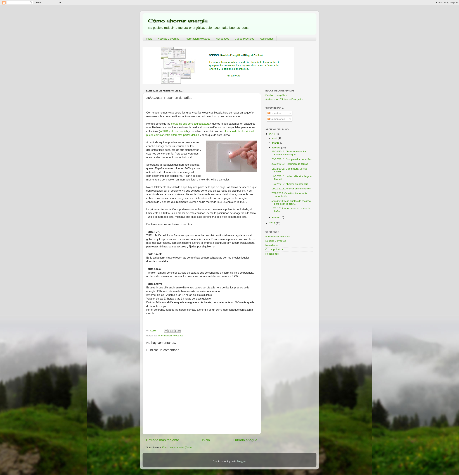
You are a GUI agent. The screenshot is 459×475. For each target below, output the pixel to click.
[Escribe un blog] (169, 331)
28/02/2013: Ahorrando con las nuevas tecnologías (288, 153)
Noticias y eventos (168, 38)
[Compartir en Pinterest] (179, 331)
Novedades (222, 38)
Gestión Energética (276, 95)
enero (276, 217)
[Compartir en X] (172, 331)
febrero (276, 147)
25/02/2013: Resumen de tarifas (289, 164)
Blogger (241, 461)
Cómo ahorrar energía (177, 20)
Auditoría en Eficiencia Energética (284, 99)
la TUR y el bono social (173, 131)
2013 (272, 134)
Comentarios (277, 119)
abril (275, 138)
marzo (276, 142)
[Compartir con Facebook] (176, 331)
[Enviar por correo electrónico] (166, 331)
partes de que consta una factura (190, 123)
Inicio (149, 38)
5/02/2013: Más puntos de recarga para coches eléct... (291, 202)
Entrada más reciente (162, 440)
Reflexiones (267, 38)
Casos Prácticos (244, 38)
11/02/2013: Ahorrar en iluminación (291, 188)
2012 (272, 223)
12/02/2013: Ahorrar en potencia (289, 184)
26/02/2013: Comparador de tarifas (291, 159)
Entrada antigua (245, 440)
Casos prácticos (274, 249)
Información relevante (197, 38)
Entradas (275, 113)
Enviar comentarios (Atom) (177, 447)
